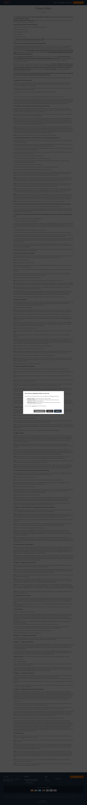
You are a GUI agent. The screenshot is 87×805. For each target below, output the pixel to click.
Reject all (50, 411)
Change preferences (39, 411)
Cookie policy (34, 406)
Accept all (58, 411)
